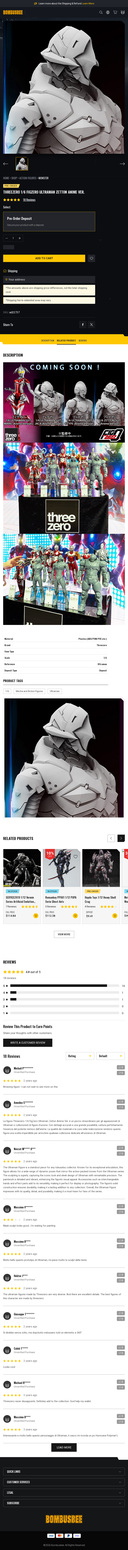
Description (47, 340)
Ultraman (55, 691)
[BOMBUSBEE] (13, 12)
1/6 (7, 691)
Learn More (97, 3)
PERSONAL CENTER (123, 12)
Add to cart (44, 258)
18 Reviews (29, 200)
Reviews (83, 340)
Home (6, 178)
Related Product (66, 340)
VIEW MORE (64, 934)
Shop (14, 178)
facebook (82, 324)
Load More (64, 1447)
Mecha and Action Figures (29, 691)
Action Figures (27, 178)
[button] (121, 838)
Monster (43, 178)
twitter (91, 324)
